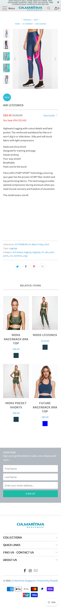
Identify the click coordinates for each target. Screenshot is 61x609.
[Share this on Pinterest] (34, 266)
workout (18, 255)
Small (8, 221)
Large (18, 221)
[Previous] (15, 59)
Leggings (13, 248)
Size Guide (49, 115)
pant (52, 252)
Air (29, 244)
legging (27, 252)
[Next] (55, 59)
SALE (46, 244)
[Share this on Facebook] (26, 266)
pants (5, 255)
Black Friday (37, 244)
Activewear (18, 252)
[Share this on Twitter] (17, 266)
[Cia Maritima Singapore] (30, 8)
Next (36, 20)
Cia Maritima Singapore (23, 580)
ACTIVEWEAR (21, 244)
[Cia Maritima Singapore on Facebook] (25, 571)
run (11, 255)
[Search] (50, 8)
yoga (25, 255)
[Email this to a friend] (42, 266)
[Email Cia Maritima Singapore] (35, 571)
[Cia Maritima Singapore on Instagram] (30, 571)
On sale (44, 252)
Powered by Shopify (47, 580)
